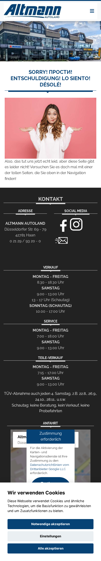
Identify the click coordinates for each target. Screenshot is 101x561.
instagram (76, 224)
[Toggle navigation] (92, 11)
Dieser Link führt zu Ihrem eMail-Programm (61, 240)
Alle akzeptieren (50, 548)
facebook (61, 224)
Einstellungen (50, 536)
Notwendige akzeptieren (50, 524)
